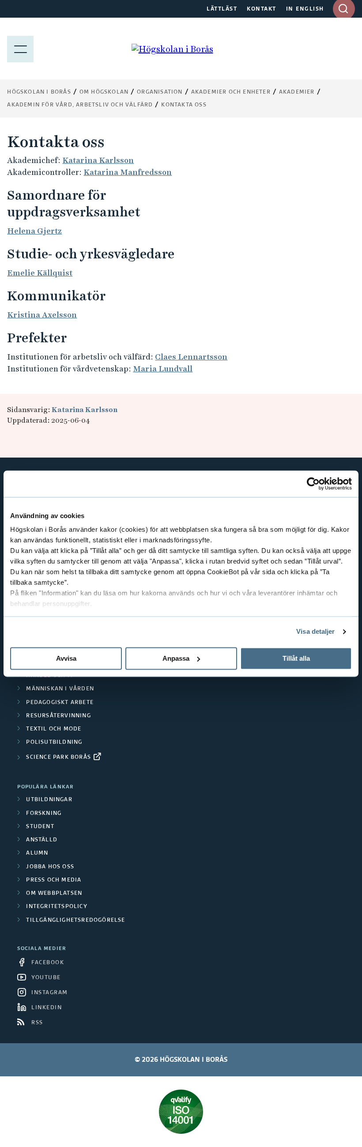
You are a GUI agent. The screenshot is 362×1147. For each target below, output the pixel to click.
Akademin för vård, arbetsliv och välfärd (80, 105)
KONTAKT (261, 9)
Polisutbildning (54, 742)
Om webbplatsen (54, 893)
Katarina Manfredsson (127, 172)
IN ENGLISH (305, 9)
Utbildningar (49, 800)
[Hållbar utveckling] (180, 1112)
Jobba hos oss (50, 867)
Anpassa (175, 658)
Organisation (159, 92)
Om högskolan (103, 92)
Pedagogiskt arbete (60, 703)
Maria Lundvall (162, 368)
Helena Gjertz (34, 230)
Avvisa (66, 658)
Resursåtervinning (58, 716)
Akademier (297, 92)
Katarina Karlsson (98, 160)
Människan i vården (60, 689)
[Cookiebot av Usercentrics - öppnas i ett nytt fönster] (313, 483)
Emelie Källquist (39, 272)
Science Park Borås (58, 757)
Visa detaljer (315, 631)
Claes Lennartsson (191, 356)
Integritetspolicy (56, 907)
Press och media (53, 880)
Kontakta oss (183, 105)
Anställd (41, 840)
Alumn (37, 853)
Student (40, 827)
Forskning (43, 813)
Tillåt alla (296, 658)
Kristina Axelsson (42, 314)
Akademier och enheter (231, 92)
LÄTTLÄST (222, 9)
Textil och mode (53, 729)
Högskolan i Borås (39, 92)
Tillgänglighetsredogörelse (75, 920)
